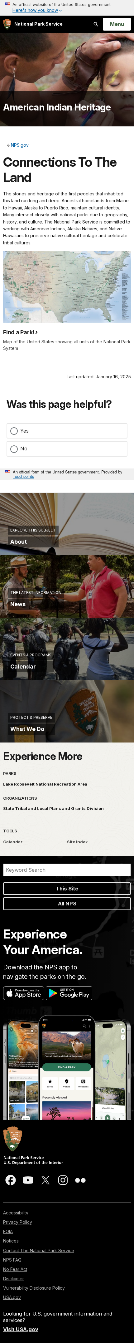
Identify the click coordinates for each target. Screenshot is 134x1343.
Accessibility (15, 1212)
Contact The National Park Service (38, 1250)
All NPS (67, 903)
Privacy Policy (17, 1222)
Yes (24, 431)
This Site (67, 888)
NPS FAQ (12, 1259)
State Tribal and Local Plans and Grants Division (53, 808)
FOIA (8, 1231)
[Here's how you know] (67, 8)
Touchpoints (23, 476)
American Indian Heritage (57, 107)
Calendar (12, 841)
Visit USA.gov (20, 1329)
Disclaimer (13, 1278)
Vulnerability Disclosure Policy (34, 1288)
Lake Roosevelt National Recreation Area (45, 784)
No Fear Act (15, 1269)
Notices (11, 1240)
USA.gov (12, 1297)
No (23, 448)
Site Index (77, 841)
